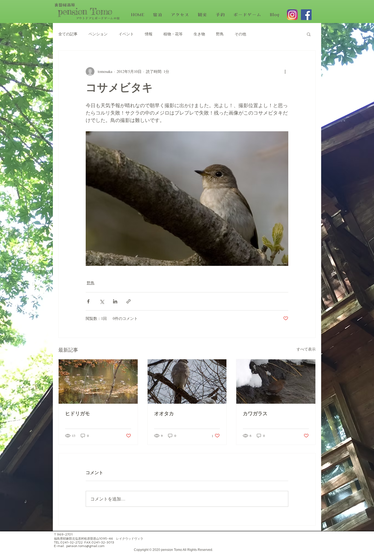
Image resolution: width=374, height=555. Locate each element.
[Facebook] (306, 14)
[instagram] (292, 14)
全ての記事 (67, 33)
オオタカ (164, 414)
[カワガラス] (275, 381)
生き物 (199, 33)
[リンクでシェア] (128, 301)
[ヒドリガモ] (98, 381)
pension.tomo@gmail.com (85, 546)
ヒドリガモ (77, 414)
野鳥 (220, 33)
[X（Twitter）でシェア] (101, 301)
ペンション (98, 33)
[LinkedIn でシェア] (115, 301)
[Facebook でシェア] (88, 301)
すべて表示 (306, 349)
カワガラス (255, 414)
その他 (240, 33)
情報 (149, 33)
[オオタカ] (187, 381)
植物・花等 (173, 33)
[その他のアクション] (285, 71)
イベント (126, 33)
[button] (308, 34)
